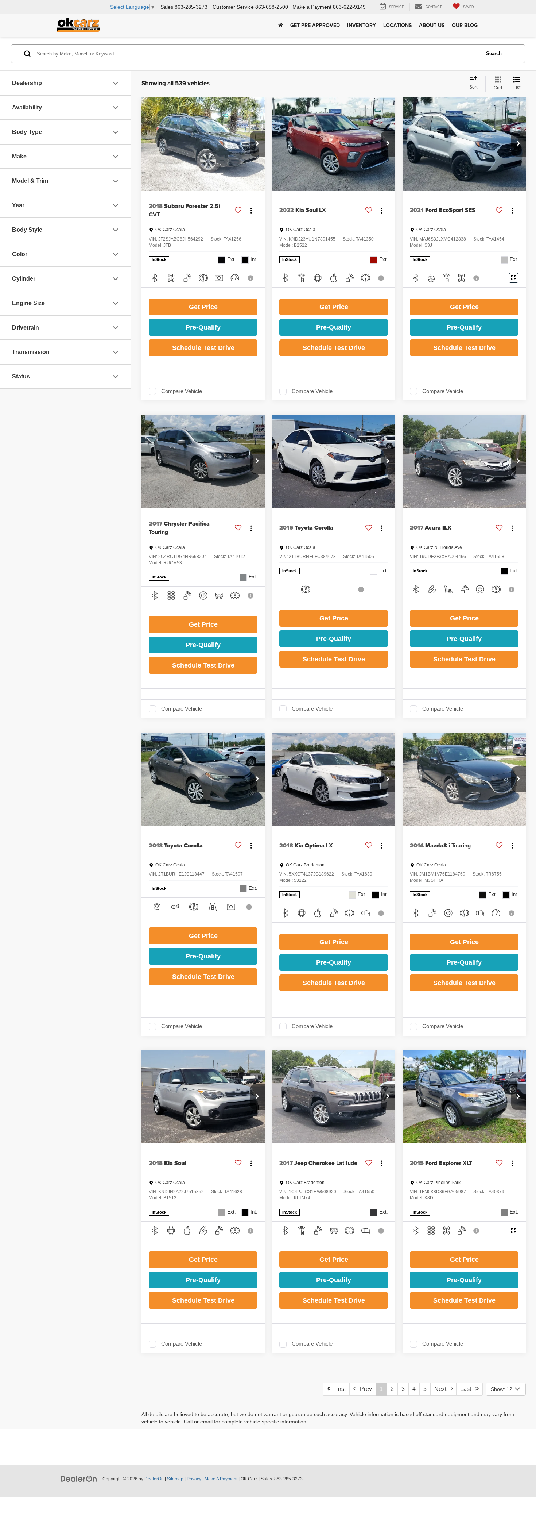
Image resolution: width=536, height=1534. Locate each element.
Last (467, 1389)
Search (494, 53)
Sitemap (175, 1478)
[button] (257, 144)
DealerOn (154, 1478)
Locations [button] (397, 25)
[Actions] (251, 210)
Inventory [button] (361, 25)
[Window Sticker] (513, 278)
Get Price (203, 307)
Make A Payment (221, 1478)
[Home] (281, 25)
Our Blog (465, 25)
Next (442, 1389)
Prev (364, 1389)
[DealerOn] (78, 1478)
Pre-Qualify (203, 327)
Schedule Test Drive (203, 347)
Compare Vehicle (181, 391)
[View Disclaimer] (250, 278)
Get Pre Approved (315, 25)
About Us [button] (431, 25)
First (338, 1389)
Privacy (194, 1478)
